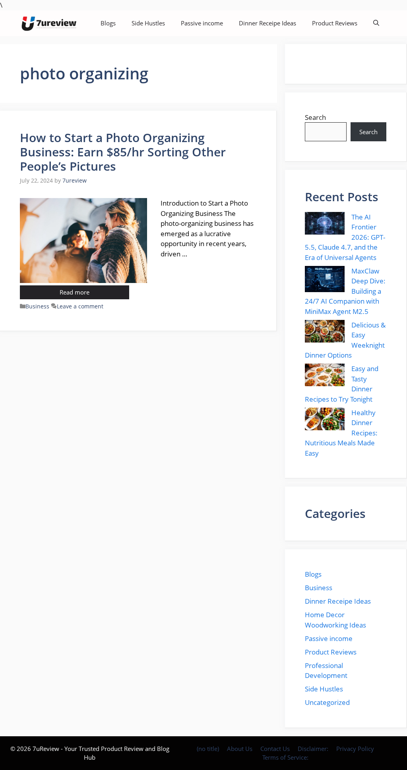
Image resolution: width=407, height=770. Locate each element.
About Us (239, 749)
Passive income (202, 23)
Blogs (108, 23)
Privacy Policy (355, 749)
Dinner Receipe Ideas (267, 23)
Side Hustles (148, 23)
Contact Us (275, 749)
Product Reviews (334, 23)
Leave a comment (80, 306)
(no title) (208, 749)
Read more (74, 292)
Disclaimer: (313, 749)
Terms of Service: (285, 757)
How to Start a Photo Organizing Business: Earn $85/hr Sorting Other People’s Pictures (123, 151)
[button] (376, 23)
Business (37, 306)
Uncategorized (327, 702)
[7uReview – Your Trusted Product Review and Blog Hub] (50, 23)
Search (315, 117)
